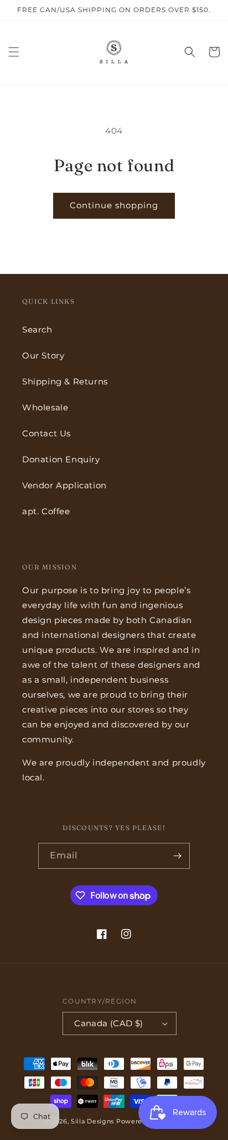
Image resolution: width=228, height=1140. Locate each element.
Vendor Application (64, 485)
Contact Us (46, 433)
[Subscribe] (177, 856)
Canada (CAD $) (108, 1023)
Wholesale (45, 407)
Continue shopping (114, 205)
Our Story (43, 355)
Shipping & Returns (65, 381)
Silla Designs (92, 1121)
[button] (14, 52)
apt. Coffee (46, 511)
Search (37, 329)
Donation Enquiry (61, 459)
